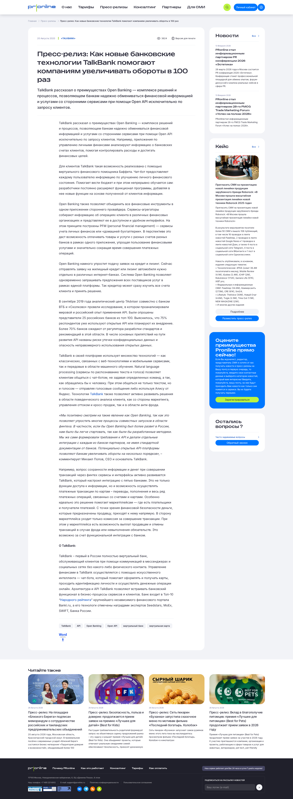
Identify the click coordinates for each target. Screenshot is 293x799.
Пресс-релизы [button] (114, 7)
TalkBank (97, 394)
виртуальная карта (159, 626)
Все (254, 36)
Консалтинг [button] (145, 7)
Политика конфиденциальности (104, 782)
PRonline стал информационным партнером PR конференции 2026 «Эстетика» (230, 57)
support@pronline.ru (76, 782)
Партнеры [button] (171, 7)
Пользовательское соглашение (137, 782)
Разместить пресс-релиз (237, 318)
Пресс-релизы (48, 21)
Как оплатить (158, 768)
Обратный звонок (237, 442)
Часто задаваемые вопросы (230, 437)
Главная (32, 21)
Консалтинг (118, 768)
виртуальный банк (133, 626)
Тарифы (86, 7)
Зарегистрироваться (237, 399)
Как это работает (92, 768)
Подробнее (237, 311)
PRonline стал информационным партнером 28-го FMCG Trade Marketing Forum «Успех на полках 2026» (233, 106)
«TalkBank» (68, 38)
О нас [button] (67, 7)
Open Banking (94, 626)
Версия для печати (185, 38)
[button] (227, 7)
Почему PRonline (63, 768)
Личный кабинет (245, 7)
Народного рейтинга (75, 600)
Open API (112, 626)
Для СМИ (196, 7)
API (78, 626)
